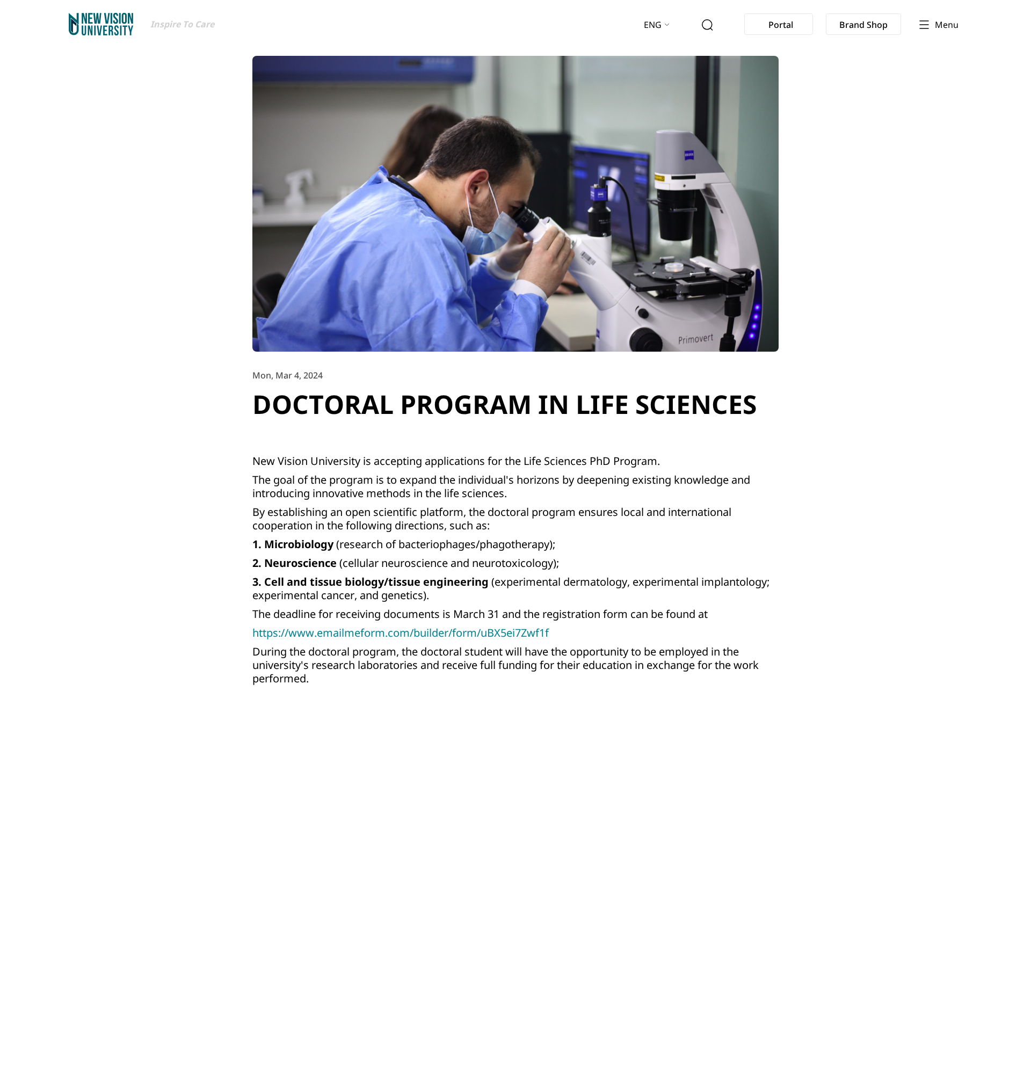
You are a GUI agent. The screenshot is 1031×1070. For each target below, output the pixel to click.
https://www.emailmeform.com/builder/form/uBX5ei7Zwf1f (400, 632)
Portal (780, 25)
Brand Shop (863, 25)
